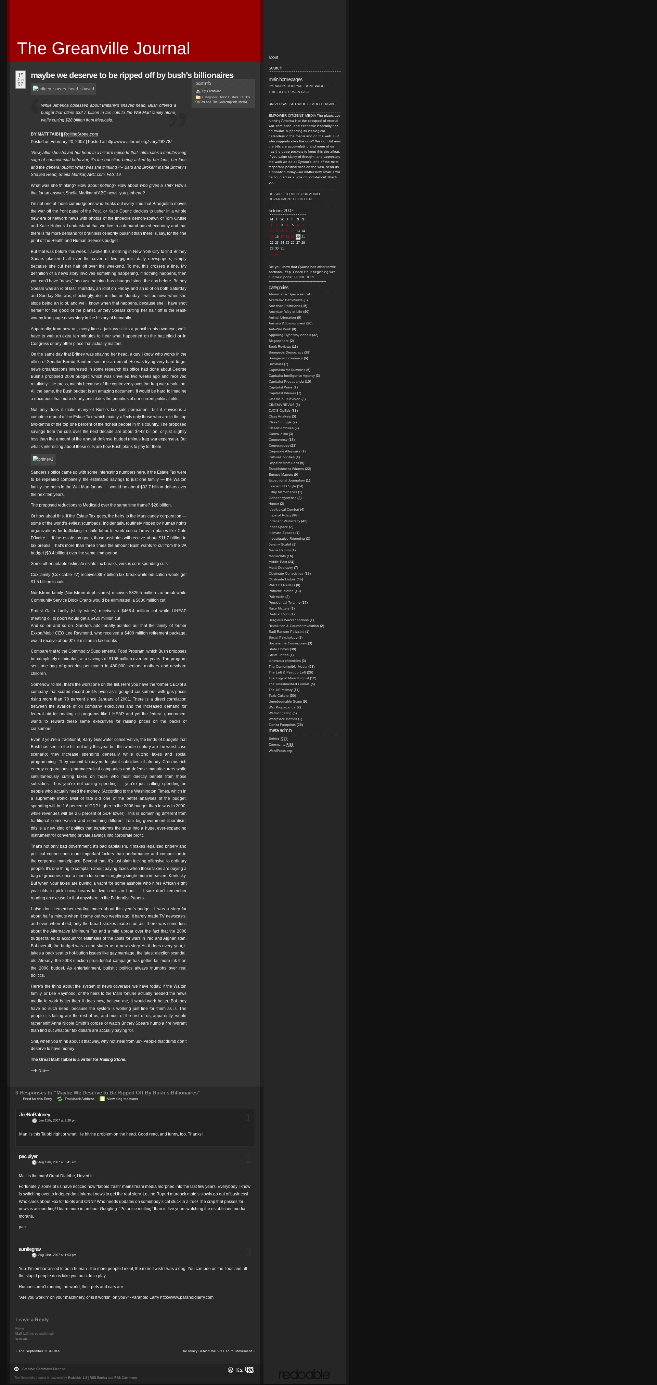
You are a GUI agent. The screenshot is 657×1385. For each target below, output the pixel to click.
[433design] (249, 1370)
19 (292, 237)
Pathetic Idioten (281, 591)
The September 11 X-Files (39, 1351)
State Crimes (279, 649)
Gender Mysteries (282, 498)
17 (282, 237)
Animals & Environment (287, 323)
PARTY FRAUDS (282, 585)
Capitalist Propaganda (286, 381)
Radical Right (279, 614)
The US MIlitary (281, 690)
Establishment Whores (286, 469)
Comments (281, 744)
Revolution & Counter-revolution (294, 626)
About (273, 57)
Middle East (278, 562)
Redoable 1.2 (77, 1378)
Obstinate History (282, 579)
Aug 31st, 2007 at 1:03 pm (57, 1255)
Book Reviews (280, 346)
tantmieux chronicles (285, 661)
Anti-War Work (280, 329)
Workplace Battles (283, 719)
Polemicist (276, 597)
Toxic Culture (229, 97)
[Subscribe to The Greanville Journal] (256, 1370)
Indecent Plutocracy (284, 521)
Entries (278, 738)
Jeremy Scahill (280, 544)
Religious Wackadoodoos (289, 620)
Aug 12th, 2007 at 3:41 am (57, 1162)
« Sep (275, 254)
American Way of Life (285, 311)
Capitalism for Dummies (287, 370)
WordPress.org (280, 751)
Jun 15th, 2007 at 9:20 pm (57, 1120)
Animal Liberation (282, 317)
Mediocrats (277, 556)
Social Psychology (283, 637)
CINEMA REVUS (282, 405)
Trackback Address (79, 1099)
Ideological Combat (284, 509)
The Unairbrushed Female (289, 684)
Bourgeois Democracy (286, 352)
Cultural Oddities (282, 457)
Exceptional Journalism (287, 480)
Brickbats (276, 364)
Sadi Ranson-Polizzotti (286, 631)
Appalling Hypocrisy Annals (290, 335)
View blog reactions (122, 1099)
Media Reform (280, 550)
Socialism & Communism (288, 643)
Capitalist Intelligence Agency (292, 375)
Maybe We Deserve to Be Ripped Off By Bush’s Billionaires (132, 75)
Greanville (214, 91)
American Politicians (284, 306)
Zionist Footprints (282, 725)
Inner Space (278, 527)
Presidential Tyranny (284, 602)
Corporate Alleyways (284, 451)
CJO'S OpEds (280, 410)
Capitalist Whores (282, 393)
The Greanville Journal (103, 48)
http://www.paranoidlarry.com (187, 1297)
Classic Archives (281, 428)
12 (292, 231)
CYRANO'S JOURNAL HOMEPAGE (296, 86)
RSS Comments (126, 1378)
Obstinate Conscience (286, 573)
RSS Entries (98, 1378)
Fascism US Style (282, 486)
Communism (278, 434)
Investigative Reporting (287, 538)
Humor (274, 503)
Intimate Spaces (281, 533)
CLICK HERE (304, 277)
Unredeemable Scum (285, 701)
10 (282, 231)
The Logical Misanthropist (289, 678)
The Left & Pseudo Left (287, 672)
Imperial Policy (280, 515)
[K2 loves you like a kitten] (238, 1370)
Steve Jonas (278, 655)
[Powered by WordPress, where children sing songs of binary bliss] (229, 1370)
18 (287, 237)
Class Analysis (280, 416)
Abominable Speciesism (287, 294)
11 (287, 231)
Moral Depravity (281, 567)
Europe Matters (281, 474)
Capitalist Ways (281, 387)
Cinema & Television (284, 399)
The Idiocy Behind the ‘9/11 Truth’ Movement (216, 1351)
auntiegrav (30, 1249)
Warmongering (280, 713)
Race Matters (279, 608)
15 (271, 237)
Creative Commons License (43, 1369)
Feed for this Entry (37, 1099)
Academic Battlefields (285, 300)
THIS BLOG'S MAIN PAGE (290, 92)
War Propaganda (282, 707)
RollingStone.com (81, 134)
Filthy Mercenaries (283, 492)
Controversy (278, 439)
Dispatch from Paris (284, 463)
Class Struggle (280, 422)
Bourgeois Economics (286, 358)
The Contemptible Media (229, 102)
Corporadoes (279, 445)
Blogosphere (279, 341)
